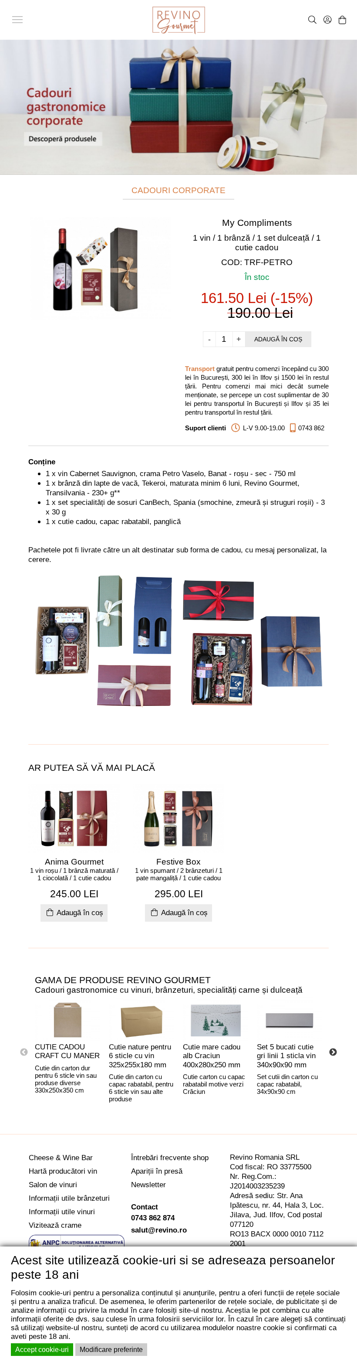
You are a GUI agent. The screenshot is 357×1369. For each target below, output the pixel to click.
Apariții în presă (156, 1171)
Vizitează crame (55, 1225)
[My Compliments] (100, 267)
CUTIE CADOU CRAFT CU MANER (67, 1051)
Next (333, 1052)
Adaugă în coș (278, 339)
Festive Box (178, 861)
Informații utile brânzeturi (69, 1198)
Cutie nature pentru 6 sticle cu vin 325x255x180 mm (140, 1056)
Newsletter (148, 1185)
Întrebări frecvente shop (170, 1158)
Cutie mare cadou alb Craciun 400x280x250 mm (211, 1056)
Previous (24, 1052)
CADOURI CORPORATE (178, 190)
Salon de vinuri (53, 1185)
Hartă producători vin (63, 1171)
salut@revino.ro (159, 1230)
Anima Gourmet (74, 861)
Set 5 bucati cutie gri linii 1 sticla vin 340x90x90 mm (286, 1056)
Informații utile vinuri (62, 1212)
